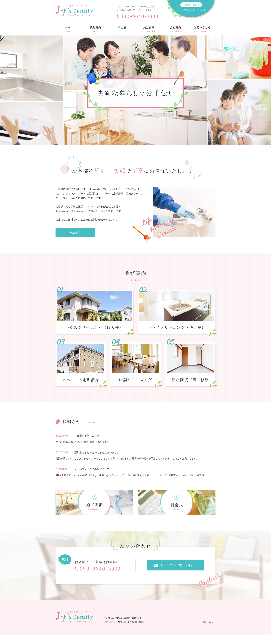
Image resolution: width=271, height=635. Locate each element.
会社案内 (175, 29)
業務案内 (95, 29)
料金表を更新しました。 (88, 435)
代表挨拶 (75, 232)
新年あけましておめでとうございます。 (97, 452)
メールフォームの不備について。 (93, 469)
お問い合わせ (202, 29)
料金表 (122, 29)
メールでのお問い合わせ (178, 565)
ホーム (69, 29)
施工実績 (149, 29)
